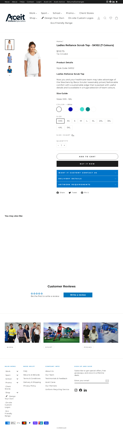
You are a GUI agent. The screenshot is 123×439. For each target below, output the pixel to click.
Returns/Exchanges (75, 2)
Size (59, 116)
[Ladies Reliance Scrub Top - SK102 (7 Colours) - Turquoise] (19, 264)
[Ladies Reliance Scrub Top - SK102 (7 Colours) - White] (6, 264)
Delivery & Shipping (32, 382)
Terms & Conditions (32, 378)
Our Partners (51, 386)
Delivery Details (70, 179)
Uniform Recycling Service (57, 389)
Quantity (62, 141)
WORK (10, 347)
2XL (101, 121)
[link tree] (116, 1)
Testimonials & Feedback (56, 378)
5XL (69, 127)
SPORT (48, 347)
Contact (30, 2)
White (59, 109)
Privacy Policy (29, 386)
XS (68, 121)
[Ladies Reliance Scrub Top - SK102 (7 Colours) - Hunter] (26, 264)
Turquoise (82, 109)
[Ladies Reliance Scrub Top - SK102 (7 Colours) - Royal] (13, 264)
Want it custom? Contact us (77, 173)
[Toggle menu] (17, 371)
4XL (60, 127)
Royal (70, 109)
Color (64, 104)
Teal (87, 109)
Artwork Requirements (74, 184)
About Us (49, 371)
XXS (60, 121)
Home (59, 41)
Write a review (78, 295)
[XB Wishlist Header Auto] (110, 18)
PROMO (88, 347)
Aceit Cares (50, 382)
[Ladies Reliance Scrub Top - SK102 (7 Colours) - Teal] (23, 264)
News (7, 2)
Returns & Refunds (31, 375)
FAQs (22, 2)
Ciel (64, 109)
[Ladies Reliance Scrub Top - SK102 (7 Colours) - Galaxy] (16, 264)
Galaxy (76, 109)
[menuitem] (33, 13)
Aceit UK (48, 2)
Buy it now (87, 164)
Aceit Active (59, 2)
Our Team (49, 375)
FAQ (25, 371)
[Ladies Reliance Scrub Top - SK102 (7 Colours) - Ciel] (10, 264)
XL (93, 121)
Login (38, 2)
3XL (109, 121)
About (14, 2)
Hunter (93, 109)
